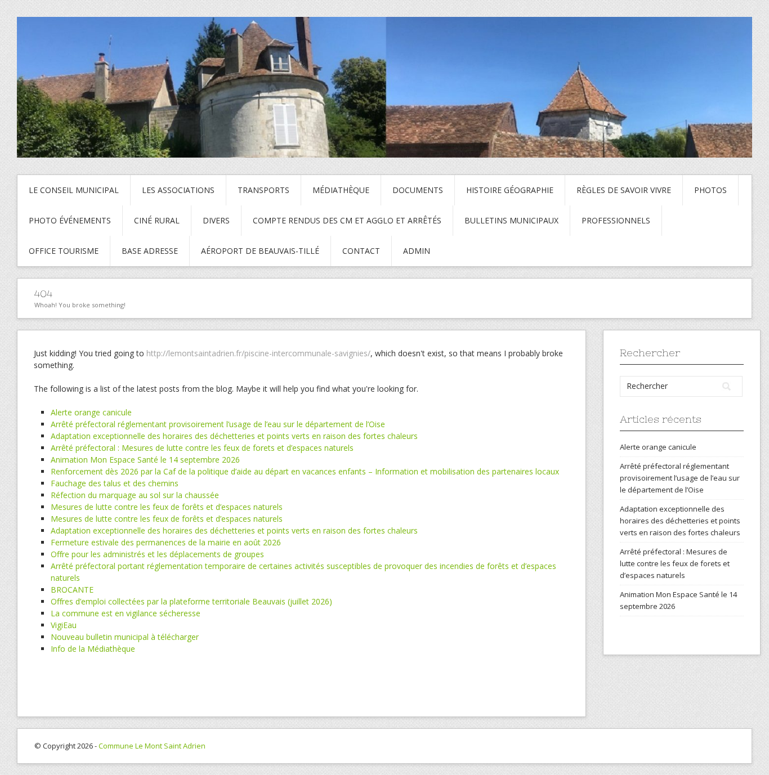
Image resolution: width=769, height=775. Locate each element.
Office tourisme (64, 250)
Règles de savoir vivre (623, 190)
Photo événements (70, 220)
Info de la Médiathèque (93, 648)
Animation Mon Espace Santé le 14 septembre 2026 (145, 459)
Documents (417, 190)
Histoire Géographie (509, 190)
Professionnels (616, 220)
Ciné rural (157, 220)
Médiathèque (340, 190)
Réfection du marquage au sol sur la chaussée (135, 495)
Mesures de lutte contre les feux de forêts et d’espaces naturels (167, 506)
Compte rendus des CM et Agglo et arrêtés (347, 220)
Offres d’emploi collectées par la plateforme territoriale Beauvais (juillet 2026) (191, 601)
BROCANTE (72, 589)
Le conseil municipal (74, 190)
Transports (263, 190)
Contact (361, 250)
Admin (416, 250)
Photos (710, 190)
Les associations (178, 190)
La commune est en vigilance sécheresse (125, 613)
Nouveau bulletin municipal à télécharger (125, 636)
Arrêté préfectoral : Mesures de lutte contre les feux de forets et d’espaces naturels (202, 447)
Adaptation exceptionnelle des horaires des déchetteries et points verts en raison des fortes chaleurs (234, 436)
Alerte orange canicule (91, 412)
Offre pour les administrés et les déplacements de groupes (157, 554)
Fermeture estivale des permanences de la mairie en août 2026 (166, 542)
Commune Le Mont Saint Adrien (152, 746)
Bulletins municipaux (511, 220)
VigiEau (64, 625)
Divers (216, 220)
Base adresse (150, 250)
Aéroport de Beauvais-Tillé (260, 250)
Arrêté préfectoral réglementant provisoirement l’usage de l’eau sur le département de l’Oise (218, 424)
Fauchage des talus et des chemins (114, 483)
